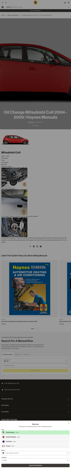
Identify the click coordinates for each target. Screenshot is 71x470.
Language (3, 457)
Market (3, 450)
